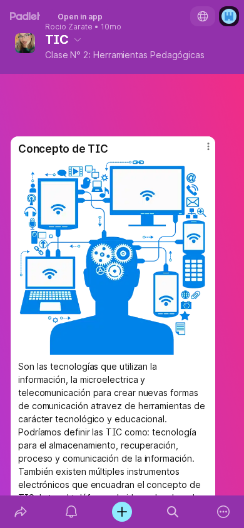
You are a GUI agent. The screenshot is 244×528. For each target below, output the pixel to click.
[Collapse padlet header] (77, 39)
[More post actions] (200, 151)
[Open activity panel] (71, 511)
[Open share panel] (20, 511)
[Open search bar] (173, 511)
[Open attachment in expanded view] (113, 257)
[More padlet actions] (223, 511)
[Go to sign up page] (229, 16)
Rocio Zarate (69, 27)
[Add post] (122, 511)
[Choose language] (202, 16)
